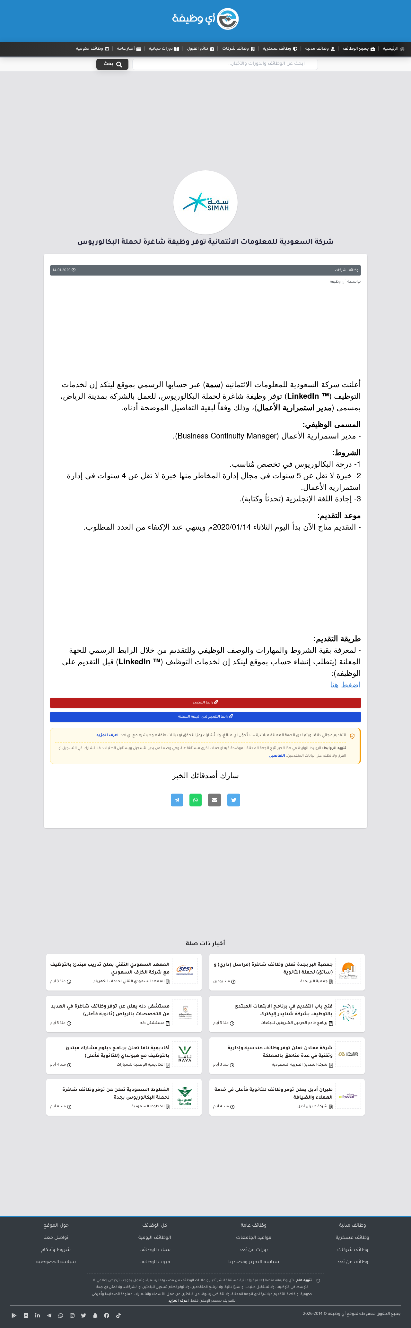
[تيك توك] (117, 1317)
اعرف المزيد (107, 735)
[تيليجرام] (48, 1317)
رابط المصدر (203, 703)
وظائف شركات (346, 270)
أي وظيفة (336, 1314)
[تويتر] (83, 1317)
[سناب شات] (94, 1317)
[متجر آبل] (25, 1317)
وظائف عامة (254, 1226)
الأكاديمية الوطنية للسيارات (140, 1065)
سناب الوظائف (155, 1250)
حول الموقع (56, 1226)
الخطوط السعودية (148, 1107)
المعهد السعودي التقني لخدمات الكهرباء (128, 982)
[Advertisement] (205, 123)
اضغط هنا (345, 684)
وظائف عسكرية (352, 1238)
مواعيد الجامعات (253, 1238)
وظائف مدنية (352, 1226)
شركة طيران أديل (312, 1107)
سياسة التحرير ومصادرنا (253, 1262)
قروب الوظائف (154, 1262)
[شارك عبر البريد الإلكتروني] (214, 800)
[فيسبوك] (106, 1317)
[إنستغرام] (71, 1317)
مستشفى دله (152, 1023)
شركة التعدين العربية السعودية (300, 1065)
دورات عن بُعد (253, 1250)
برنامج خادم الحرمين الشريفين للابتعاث (294, 1023)
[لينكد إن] (36, 1317)
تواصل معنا (55, 1238)
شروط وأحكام (56, 1250)
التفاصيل (277, 756)
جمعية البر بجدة (314, 982)
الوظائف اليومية (154, 1238)
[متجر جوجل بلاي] (13, 1317)
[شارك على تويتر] (233, 800)
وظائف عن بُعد (352, 1262)
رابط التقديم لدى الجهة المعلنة (203, 717)
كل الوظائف (154, 1226)
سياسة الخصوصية (56, 1262)
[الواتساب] (60, 1317)
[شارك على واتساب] (195, 800)
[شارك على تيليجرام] (177, 800)
